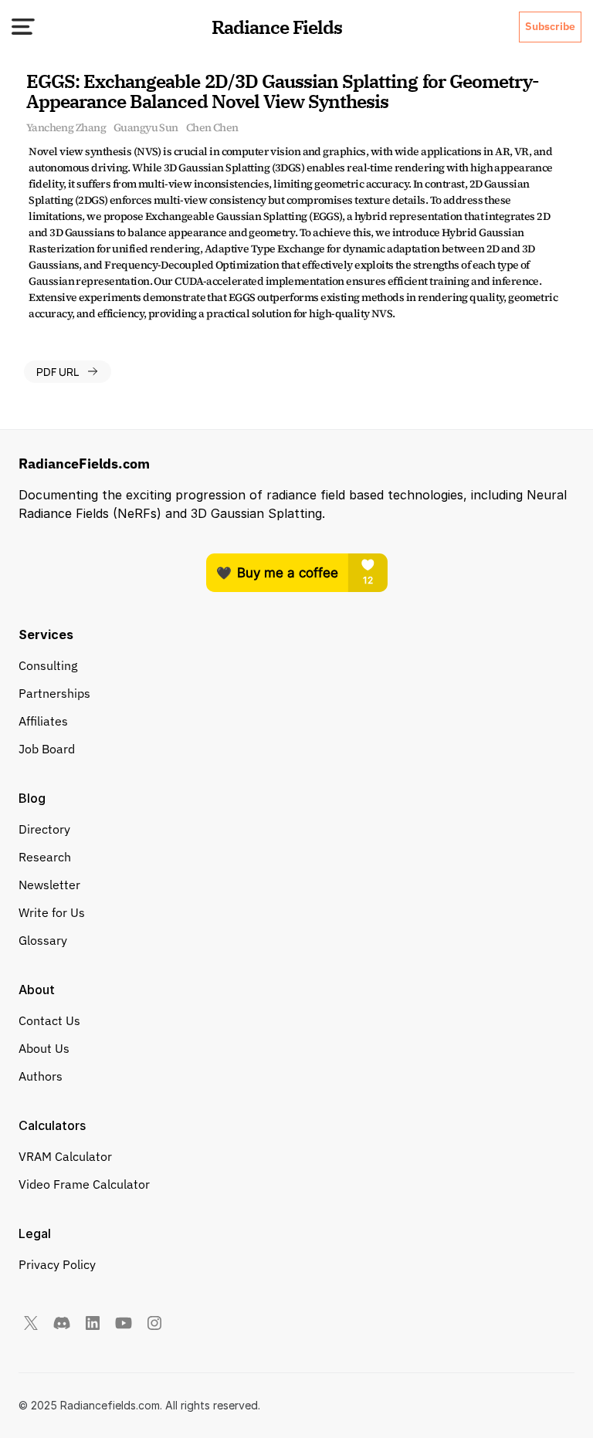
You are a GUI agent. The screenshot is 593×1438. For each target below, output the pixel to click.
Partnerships (54, 693)
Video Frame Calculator (84, 1184)
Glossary (43, 940)
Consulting (48, 665)
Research (45, 856)
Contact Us (49, 1020)
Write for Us (52, 912)
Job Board (47, 748)
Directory (44, 829)
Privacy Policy (57, 1264)
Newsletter (49, 884)
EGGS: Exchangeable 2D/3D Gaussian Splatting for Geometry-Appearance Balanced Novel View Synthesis (282, 91)
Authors (41, 1076)
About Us (44, 1048)
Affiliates (43, 721)
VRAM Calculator (65, 1156)
